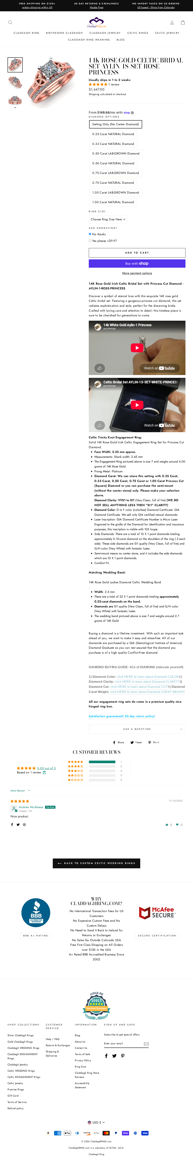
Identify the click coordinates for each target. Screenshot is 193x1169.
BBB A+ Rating (35, 935)
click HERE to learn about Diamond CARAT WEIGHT (147, 691)
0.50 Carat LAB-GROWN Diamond (115, 153)
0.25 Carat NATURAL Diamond (113, 134)
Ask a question (137, 729)
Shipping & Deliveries (52, 1054)
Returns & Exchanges (58, 1045)
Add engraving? (103, 228)
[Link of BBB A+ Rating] (36, 913)
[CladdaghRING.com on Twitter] (114, 1056)
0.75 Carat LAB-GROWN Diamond (115, 173)
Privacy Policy (83, 1060)
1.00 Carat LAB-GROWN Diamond (115, 192)
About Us (80, 1042)
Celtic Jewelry (167, 33)
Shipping (94, 94)
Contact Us (81, 1048)
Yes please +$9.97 (104, 241)
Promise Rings (16, 1089)
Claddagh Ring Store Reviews (87, 1075)
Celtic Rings (137, 33)
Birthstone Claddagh (64, 33)
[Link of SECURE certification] (157, 913)
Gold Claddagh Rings (20, 1042)
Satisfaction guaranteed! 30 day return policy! (122, 716)
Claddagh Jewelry (105, 33)
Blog (121, 40)
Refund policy (16, 1108)
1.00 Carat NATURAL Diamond (113, 202)
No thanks (99, 234)
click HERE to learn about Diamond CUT (139, 686)
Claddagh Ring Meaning (89, 40)
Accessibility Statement (82, 1085)
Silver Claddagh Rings (20, 1035)
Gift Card (13, 1096)
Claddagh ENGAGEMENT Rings (23, 1056)
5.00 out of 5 (46, 768)
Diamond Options (104, 116)
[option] (37, 5)
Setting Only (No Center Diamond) (115, 124)
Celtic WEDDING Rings (21, 1071)
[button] (98, 84)
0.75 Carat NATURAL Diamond (113, 183)
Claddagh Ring (27, 33)
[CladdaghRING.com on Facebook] (106, 1056)
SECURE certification (157, 935)
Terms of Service (17, 1102)
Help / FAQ (53, 1039)
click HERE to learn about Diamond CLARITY (147, 681)
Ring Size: (98, 211)
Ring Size (80, 1066)
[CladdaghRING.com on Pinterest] (122, 1056)
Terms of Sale (82, 1054)
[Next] (15, 106)
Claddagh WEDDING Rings (23, 1048)
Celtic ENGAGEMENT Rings (24, 1077)
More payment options (137, 273)
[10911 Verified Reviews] (96, 1020)
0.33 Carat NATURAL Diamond (113, 144)
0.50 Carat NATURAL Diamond (113, 163)
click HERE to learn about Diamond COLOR (148, 676)
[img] (20, 801)
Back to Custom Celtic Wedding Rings (99, 863)
